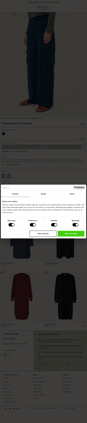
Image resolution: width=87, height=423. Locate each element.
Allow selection (43, 233)
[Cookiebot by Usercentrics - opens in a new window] (75, 187)
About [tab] (72, 194)
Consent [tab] (15, 194)
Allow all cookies (71, 233)
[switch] (33, 224)
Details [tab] (43, 194)
